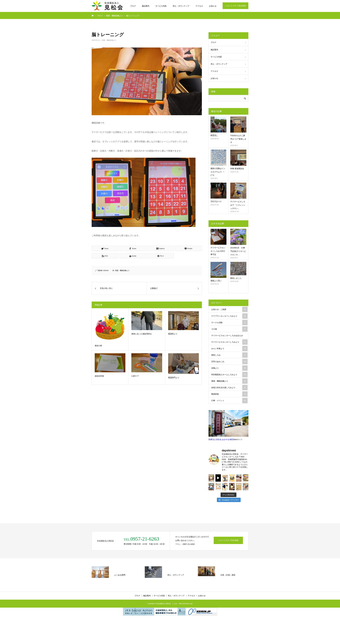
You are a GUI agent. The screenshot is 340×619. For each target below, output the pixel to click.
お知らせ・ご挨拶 (228, 309)
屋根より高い (216, 281)
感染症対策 (99, 376)
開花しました (235, 278)
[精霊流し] (218, 124)
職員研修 (228, 394)
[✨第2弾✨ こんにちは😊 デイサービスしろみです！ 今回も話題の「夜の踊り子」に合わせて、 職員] (211, 486)
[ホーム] (93, 15)
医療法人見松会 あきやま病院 (221, 439)
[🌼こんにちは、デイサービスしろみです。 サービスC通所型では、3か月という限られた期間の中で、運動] (232, 478)
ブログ (133, 6)
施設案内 (145, 6)
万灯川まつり (216, 201)
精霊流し (214, 135)
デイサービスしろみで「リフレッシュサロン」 (237, 205)
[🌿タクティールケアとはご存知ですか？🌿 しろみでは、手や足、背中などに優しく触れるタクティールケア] (245, 478)
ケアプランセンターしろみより (228, 316)
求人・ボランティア (181, 6)
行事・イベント (228, 400)
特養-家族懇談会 (237, 168)
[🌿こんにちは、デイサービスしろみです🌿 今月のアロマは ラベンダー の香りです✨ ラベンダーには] (245, 486)
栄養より (228, 368)
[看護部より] (183, 320)
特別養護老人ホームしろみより (228, 374)
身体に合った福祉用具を (141, 334)
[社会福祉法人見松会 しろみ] (108, 6)
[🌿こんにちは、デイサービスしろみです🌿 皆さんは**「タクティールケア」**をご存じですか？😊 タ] (225, 478)
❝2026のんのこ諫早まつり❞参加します (238, 138)
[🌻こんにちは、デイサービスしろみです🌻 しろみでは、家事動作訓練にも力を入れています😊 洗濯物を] (232, 486)
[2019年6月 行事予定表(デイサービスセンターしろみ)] (238, 237)
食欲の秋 (98, 346)
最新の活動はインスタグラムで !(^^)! (218, 171)
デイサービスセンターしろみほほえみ (228, 336)
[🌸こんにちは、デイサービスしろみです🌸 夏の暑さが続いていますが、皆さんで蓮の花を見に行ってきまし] (218, 478)
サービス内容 (161, 6)
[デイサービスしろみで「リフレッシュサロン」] (238, 191)
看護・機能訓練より (109, 40)
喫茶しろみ (228, 355)
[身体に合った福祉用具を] (146, 320)
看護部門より (173, 378)
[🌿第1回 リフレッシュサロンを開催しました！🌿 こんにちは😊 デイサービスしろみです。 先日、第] (239, 478)
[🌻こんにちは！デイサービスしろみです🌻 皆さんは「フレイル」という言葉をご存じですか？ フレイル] (239, 486)
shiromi (106, 270)
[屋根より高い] (218, 270)
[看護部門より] (183, 363)
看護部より (172, 334)
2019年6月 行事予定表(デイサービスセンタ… (238, 251)
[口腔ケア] (146, 362)
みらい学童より (228, 348)
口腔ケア (135, 376)
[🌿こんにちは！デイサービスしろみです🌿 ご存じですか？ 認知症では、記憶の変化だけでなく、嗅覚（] (225, 486)
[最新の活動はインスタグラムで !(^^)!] (218, 158)
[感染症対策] (110, 362)
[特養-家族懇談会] (238, 158)
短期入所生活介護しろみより (228, 387)
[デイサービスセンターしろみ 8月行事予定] (218, 237)
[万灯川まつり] (218, 191)
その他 (228, 329)
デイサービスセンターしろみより (228, 342)
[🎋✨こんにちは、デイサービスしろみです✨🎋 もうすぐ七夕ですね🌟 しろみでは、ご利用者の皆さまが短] (218, 486)
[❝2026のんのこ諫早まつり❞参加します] (238, 125)
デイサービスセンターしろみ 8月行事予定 (218, 251)
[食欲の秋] (110, 326)
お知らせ (212, 6)
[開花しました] (238, 268)
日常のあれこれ (228, 361)
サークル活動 (228, 322)
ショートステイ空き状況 (235, 6)
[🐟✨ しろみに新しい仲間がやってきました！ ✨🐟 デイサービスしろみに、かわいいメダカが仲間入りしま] (211, 478)
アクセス (199, 6)
